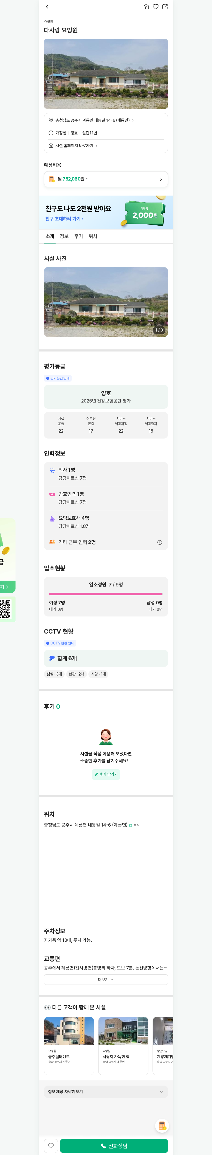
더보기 (103, 979)
